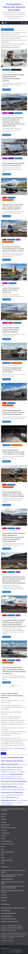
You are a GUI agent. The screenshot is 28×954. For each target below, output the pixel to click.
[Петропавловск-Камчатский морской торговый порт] (14, 147)
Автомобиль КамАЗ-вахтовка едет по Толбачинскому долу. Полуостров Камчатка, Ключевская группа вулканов (13, 580)
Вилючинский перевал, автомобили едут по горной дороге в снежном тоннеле (13, 249)
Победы (25, 800)
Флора (2, 857)
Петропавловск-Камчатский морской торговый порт (13, 164)
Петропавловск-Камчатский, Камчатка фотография (14, 7)
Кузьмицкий (4, 789)
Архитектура (5, 113)
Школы (2, 862)
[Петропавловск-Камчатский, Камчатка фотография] (2, 22)
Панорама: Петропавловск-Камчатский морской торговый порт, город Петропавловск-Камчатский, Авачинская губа (13, 122)
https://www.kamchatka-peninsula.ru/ (10, 47)
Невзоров (16, 797)
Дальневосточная (4, 776)
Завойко (15, 776)
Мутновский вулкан (17, 795)
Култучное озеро (11, 789)
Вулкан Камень (14, 769)
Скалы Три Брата (19, 802)
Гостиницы (3, 822)
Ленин (19, 789)
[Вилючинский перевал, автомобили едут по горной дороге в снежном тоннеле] (14, 229)
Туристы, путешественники (8, 241)
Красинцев (20, 787)
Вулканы (4, 197)
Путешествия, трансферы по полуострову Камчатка (13, 908)
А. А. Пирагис (5, 940)
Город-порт (11, 113)
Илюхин (19, 776)
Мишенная (9, 795)
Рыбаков (9, 802)
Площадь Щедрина (19, 800)
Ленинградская (6, 792)
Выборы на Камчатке (16, 771)
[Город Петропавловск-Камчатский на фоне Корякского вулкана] (14, 312)
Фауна (2, 854)
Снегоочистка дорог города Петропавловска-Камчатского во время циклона (13, 77)
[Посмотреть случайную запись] (25, 22)
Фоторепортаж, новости (16, 69)
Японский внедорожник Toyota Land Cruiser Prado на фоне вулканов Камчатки (13, 412)
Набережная (3, 797)
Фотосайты (3, 900)
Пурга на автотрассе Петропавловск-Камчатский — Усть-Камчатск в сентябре (13, 452)
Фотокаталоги (4, 897)
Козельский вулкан (18, 784)
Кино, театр (4, 830)
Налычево (10, 797)
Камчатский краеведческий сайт (8, 913)
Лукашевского (3, 795)
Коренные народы (5, 833)
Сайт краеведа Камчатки (7, 916)
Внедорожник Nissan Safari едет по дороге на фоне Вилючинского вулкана (12, 207)
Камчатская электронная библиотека (10, 921)
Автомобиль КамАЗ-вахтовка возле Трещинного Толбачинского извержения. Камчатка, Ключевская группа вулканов (13, 537)
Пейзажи (18, 239)
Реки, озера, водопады (6, 841)
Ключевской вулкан (7, 784)
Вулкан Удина (9, 771)
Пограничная (3, 802)
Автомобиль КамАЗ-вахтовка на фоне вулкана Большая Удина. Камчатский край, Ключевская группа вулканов (13, 623)
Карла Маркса (20, 778)
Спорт (2, 849)
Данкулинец (10, 776)
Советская (9, 804)
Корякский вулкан (9, 786)
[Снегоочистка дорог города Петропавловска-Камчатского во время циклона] (14, 59)
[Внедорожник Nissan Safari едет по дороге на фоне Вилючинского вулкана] (14, 187)
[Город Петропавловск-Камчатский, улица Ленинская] (14, 272)
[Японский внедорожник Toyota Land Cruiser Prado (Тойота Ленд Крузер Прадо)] (14, 474)
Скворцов (3, 804)
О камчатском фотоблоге (7, 879)
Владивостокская (5, 769)
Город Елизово (16, 774)
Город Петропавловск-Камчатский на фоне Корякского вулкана (11, 330)
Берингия (4, 767)
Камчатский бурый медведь (8, 778)
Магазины (3, 835)
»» (18, 685)
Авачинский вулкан (9, 764)
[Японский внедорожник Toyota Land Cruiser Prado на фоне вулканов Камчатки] (14, 392)
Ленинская (18, 792)
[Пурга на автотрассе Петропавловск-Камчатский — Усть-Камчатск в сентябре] (14, 434)
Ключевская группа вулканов (14, 781)
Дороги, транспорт (6, 69)
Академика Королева (22, 764)
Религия (3, 846)
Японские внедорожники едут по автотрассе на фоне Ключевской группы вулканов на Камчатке (14, 670)
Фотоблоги (3, 894)
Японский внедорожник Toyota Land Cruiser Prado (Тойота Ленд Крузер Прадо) (13, 494)
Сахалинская (13, 802)
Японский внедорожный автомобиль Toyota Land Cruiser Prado (11, 370)
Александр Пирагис (13, 72)
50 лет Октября (6, 758)
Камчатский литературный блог (8, 918)
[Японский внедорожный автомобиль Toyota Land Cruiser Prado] (14, 352)
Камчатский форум (5, 910)
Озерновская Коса (8, 800)
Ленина (23, 789)
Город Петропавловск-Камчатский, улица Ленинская (11, 290)
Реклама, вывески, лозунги (7, 843)
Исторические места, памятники (8, 827)
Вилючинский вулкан (15, 767)
